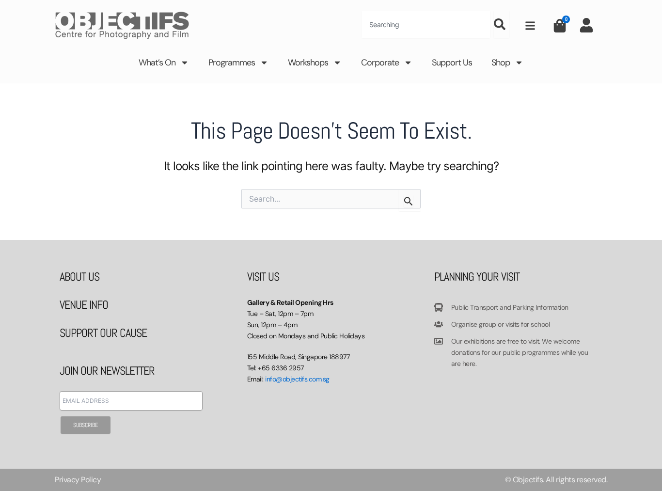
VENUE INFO (84, 304)
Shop (500, 62)
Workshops (308, 62)
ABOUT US (79, 276)
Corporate (380, 62)
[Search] (501, 24)
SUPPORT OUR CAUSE (103, 332)
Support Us (452, 62)
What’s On (157, 62)
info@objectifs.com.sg (297, 379)
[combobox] (426, 24)
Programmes (231, 62)
